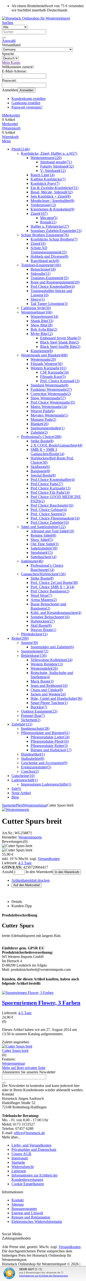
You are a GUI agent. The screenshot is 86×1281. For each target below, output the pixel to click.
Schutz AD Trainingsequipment (49, 250)
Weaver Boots (43, 630)
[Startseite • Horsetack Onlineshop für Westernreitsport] (36, 18)
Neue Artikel (21, 793)
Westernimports (30, 837)
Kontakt (17, 1200)
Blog (15, 797)
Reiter (20, 638)
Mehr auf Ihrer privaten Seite (23, 1068)
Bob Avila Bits (44, 329)
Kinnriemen (42, 351)
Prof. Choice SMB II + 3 (52, 587)
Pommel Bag (33, 716)
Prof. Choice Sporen (48, 514)
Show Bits (42, 325)
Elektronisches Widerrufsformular (36, 1221)
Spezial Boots (43, 475)
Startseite (18, 1162)
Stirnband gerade (56, 162)
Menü (6, 141)
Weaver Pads (42, 411)
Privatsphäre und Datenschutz (33, 1149)
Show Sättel (42, 540)
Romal (48, 222)
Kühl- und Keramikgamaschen (56, 613)
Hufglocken (43, 621)
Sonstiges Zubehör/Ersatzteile (56, 231)
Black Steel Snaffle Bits (60, 347)
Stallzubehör (32, 758)
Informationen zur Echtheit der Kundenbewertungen (34, 1177)
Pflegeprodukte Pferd (50, 741)
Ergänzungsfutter (36, 767)
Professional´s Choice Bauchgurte (47, 567)
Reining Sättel (43, 535)
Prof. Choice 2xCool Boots (54, 583)
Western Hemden (47, 664)
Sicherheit (30, 720)
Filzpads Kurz (53, 377)
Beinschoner (43, 269)
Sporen (29, 643)
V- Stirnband (53, 171)
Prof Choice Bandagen (50, 591)
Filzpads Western (47, 364)
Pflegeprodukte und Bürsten (45, 733)
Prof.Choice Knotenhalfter (53, 286)
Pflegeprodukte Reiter (49, 746)
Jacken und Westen (48, 694)
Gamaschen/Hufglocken (43, 574)
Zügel (39, 213)
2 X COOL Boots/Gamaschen (56, 445)
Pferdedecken (34, 634)
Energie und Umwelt (27, 1213)
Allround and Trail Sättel (52, 531)
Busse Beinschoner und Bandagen (48, 606)
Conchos (30, 771)
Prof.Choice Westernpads (53, 402)
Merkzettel (10, 124)
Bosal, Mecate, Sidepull (52, 192)
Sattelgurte (32, 561)
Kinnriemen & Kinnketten (52, 209)
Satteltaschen (43, 557)
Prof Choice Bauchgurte (52, 505)
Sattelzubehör (44, 548)
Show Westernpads (48, 398)
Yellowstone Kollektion (51, 660)
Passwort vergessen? (27, 107)
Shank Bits (42, 321)
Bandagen (40, 471)
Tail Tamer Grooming (49, 304)
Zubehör (39, 432)
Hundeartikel (33, 754)
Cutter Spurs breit (15, 1051)
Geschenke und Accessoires (44, 763)
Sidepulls (40, 274)
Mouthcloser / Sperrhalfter (52, 201)
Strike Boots (42, 441)
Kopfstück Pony (45, 183)
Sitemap (17, 1204)
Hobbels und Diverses (49, 256)
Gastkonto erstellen (25, 103)
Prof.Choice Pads (47, 484)
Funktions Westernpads (51, 389)
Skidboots (40, 467)
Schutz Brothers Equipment (45, 235)
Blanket (39, 424)
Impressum (19, 1158)
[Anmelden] (4, 1082)
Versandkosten (49, 859)
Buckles (39, 707)
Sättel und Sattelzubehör (43, 527)
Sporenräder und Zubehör (52, 647)
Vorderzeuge (43, 205)
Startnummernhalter (47, 428)
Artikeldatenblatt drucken (30, 880)
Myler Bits (42, 334)
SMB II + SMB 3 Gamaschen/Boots (47, 452)
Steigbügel (42, 552)
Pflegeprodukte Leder (50, 737)
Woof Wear (41, 595)
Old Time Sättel (45, 544)
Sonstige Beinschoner (50, 617)
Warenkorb (10, 137)
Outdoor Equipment (39, 711)
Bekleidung (34, 655)
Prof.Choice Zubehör (50, 522)
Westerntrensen (46, 158)
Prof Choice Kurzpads (50, 488)
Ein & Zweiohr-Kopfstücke (54, 188)
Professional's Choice (41, 437)
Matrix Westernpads (49, 407)
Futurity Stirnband (57, 166)
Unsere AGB (21, 1154)
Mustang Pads (43, 419)
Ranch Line (42, 175)
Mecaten (48, 218)
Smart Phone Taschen (49, 703)
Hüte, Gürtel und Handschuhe (56, 698)
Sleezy (38, 299)
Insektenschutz (35, 728)
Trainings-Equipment (41, 265)
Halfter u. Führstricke (50, 226)
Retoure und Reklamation (30, 1217)
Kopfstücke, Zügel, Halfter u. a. (49, 153)
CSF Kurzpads (54, 372)
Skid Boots (41, 625)
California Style (36, 308)
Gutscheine (23, 776)
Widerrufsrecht (22, 1167)
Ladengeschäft (24, 780)
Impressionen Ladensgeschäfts (46, 784)
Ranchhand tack (45, 261)
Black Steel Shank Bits (59, 342)
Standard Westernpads (49, 385)
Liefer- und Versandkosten (31, 1145)
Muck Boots (42, 681)
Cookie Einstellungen (27, 1184)
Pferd (20, 149)
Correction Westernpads (51, 394)
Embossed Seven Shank (60, 338)
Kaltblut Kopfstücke (48, 179)
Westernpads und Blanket (44, 355)
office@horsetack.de (29, 1133)
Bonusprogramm (24, 1209)
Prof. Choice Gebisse (49, 510)
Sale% (16, 789)
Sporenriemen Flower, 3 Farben (41, 1003)
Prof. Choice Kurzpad (60, 381)
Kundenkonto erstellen (28, 99)
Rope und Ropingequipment (55, 282)
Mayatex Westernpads (49, 415)
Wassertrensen (44, 316)
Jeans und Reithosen (49, 686)
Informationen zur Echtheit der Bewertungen (43, 1275)
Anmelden (26, 90)
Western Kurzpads (48, 368)
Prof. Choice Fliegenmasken (55, 518)
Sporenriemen (34, 651)
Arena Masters (44, 600)
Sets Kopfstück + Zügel (51, 196)
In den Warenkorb (67, 872)
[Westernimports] (15, 810)
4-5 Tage (25, 863)
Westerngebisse (36, 312)
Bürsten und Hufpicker (51, 750)
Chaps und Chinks (47, 690)
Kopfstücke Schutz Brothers (54, 239)
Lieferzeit (18, 1171)
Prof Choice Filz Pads (50, 492)
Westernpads (43, 359)
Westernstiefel (44, 668)
